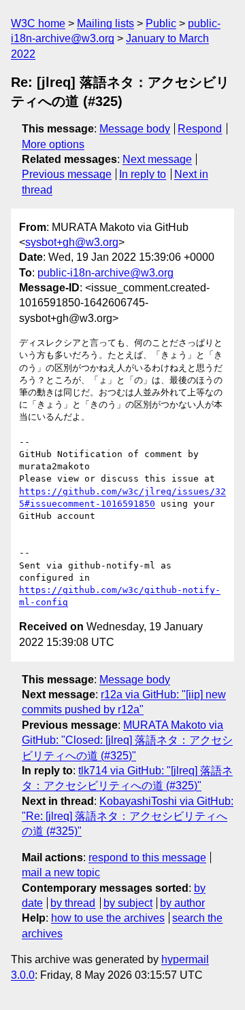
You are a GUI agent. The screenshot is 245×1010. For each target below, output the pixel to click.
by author (182, 903)
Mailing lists (105, 23)
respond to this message (147, 857)
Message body (134, 128)
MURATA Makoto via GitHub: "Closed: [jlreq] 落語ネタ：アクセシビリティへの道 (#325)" (127, 740)
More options (53, 144)
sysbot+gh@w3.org (71, 242)
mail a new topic (61, 872)
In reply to (142, 174)
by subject (127, 903)
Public (161, 23)
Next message (157, 159)
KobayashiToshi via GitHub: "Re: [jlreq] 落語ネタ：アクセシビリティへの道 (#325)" (127, 816)
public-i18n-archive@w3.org (105, 272)
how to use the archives (108, 918)
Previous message (67, 174)
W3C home (38, 23)
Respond (200, 128)
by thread (72, 903)
